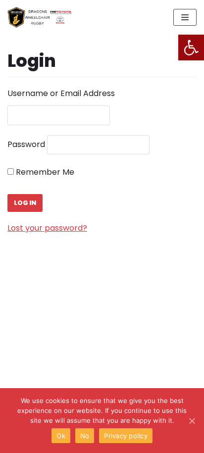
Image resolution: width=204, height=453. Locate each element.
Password (26, 144)
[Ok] (192, 421)
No (85, 436)
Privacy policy (126, 436)
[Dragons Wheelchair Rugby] (39, 17)
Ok (60, 436)
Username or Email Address (61, 93)
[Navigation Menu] (185, 17)
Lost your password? (47, 228)
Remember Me (44, 172)
